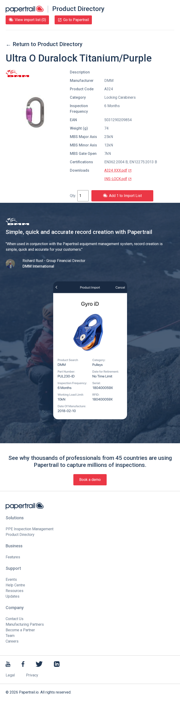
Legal (10, 675)
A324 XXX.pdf (115, 170)
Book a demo (90, 479)
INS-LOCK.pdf (115, 179)
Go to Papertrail (76, 20)
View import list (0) (30, 20)
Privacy (32, 675)
